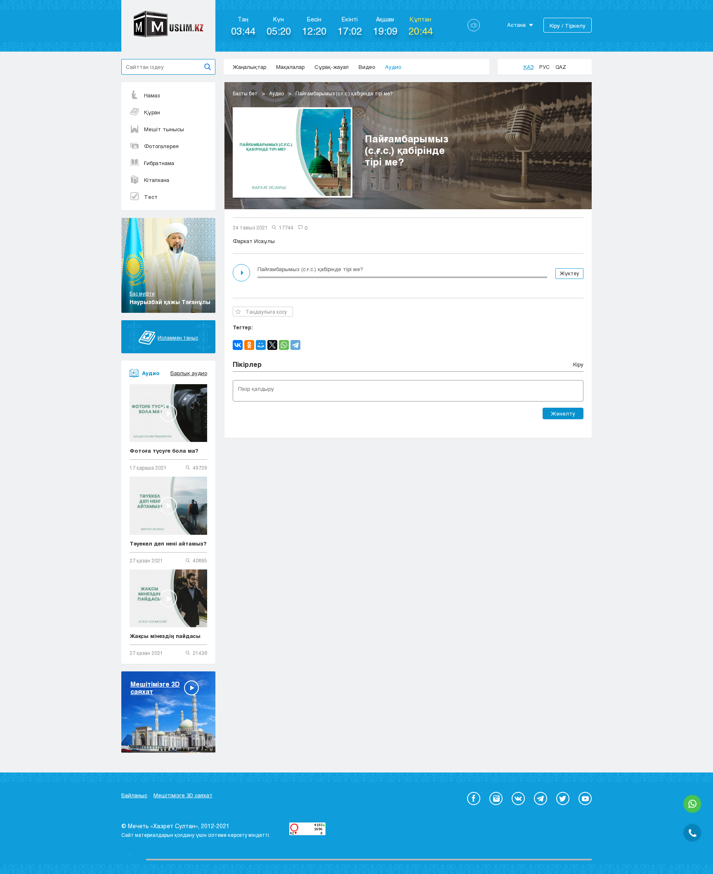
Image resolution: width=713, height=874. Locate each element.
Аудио (393, 67)
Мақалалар (290, 67)
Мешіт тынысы (164, 129)
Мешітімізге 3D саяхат (182, 795)
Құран (152, 112)
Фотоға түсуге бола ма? (164, 450)
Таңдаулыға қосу (266, 311)
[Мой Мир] (261, 345)
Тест (151, 197)
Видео (367, 67)
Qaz (560, 67)
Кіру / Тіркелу (568, 25)
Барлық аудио (188, 373)
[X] (272, 345)
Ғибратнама (159, 163)
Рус (544, 67)
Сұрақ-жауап (331, 67)
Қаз (529, 67)
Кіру (578, 364)
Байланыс (134, 795)
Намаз (152, 95)
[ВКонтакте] (238, 345)
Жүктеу (569, 273)
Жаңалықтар (249, 67)
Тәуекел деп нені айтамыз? (168, 543)
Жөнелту (563, 413)
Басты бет (245, 93)
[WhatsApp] (284, 345)
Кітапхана (156, 180)
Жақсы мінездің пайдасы (165, 636)
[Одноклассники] (249, 345)
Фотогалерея (161, 146)
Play (242, 272)
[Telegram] (295, 345)
